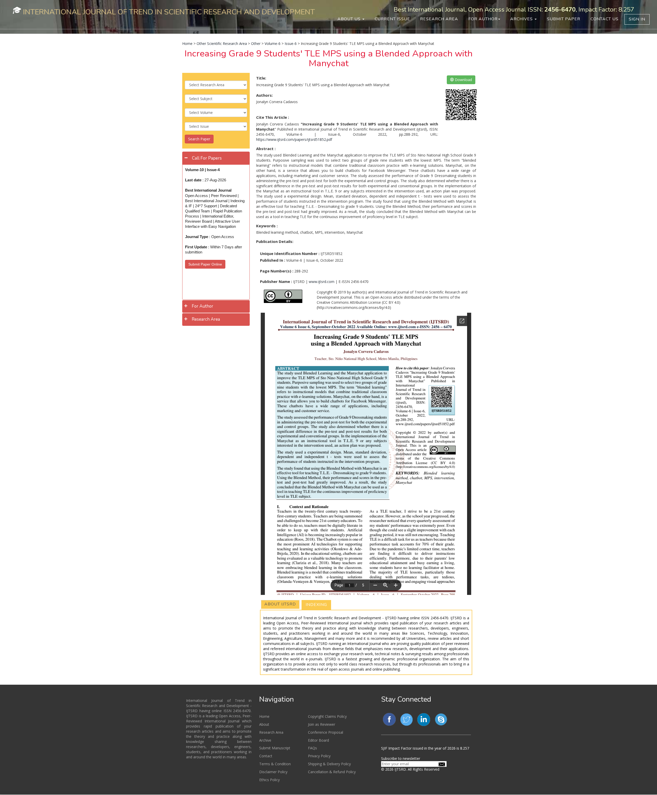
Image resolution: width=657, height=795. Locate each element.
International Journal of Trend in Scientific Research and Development (169, 12)
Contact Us (605, 19)
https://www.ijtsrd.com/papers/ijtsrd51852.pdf (294, 139)
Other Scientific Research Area (222, 43)
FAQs (312, 747)
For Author (483, 19)
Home (187, 43)
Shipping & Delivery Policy (329, 763)
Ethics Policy (269, 779)
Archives (522, 19)
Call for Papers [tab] (207, 158)
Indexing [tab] (316, 604)
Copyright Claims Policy (327, 716)
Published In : (272, 260)
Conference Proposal (325, 732)
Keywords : (267, 225)
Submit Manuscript (274, 747)
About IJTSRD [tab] (280, 604)
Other (255, 43)
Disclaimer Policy (273, 771)
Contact (265, 755)
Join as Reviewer (321, 724)
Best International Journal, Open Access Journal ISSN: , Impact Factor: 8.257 (514, 9)
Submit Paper (563, 19)
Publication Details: (274, 241)
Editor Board (318, 740)
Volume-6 (273, 43)
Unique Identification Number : (290, 253)
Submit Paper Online (205, 264)
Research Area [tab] (206, 319)
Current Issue (392, 19)
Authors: (264, 95)
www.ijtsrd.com (321, 281)
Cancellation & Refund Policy (332, 771)
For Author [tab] (202, 306)
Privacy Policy (319, 755)
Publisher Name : (276, 281)
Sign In (637, 19)
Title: (261, 78)
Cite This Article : (272, 117)
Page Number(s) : (276, 270)
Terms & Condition (275, 763)
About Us (349, 19)
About (264, 724)
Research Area (439, 19)
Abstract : (266, 148)
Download (463, 79)
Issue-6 (291, 43)
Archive (265, 740)
